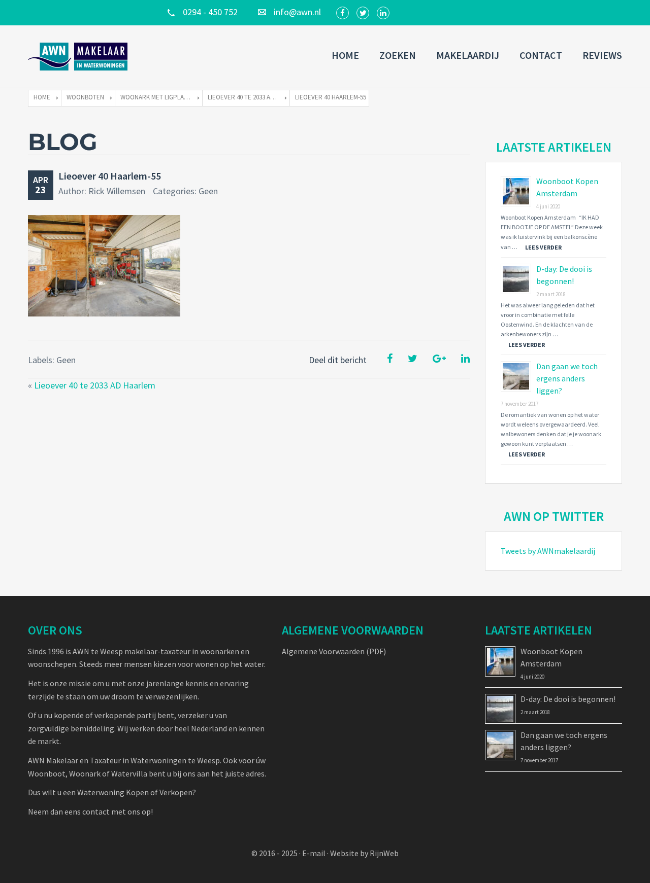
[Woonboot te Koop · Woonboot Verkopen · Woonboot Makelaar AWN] (78, 57)
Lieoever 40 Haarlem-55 (109, 175)
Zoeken (397, 55)
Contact (540, 55)
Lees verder (543, 247)
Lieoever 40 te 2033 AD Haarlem (94, 385)
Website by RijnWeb (364, 853)
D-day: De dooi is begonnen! (568, 699)
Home (345, 55)
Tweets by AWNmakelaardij (548, 551)
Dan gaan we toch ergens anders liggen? (567, 378)
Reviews (602, 55)
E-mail (314, 853)
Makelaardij (467, 55)
